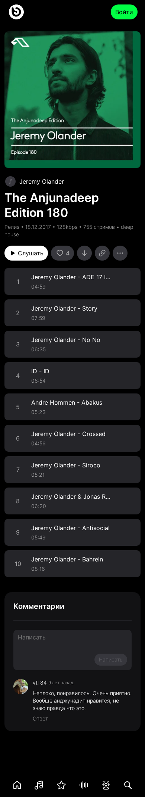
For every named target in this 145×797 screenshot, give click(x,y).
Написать (111, 659)
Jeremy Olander (41, 181)
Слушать (31, 253)
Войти (124, 12)
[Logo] (16, 12)
